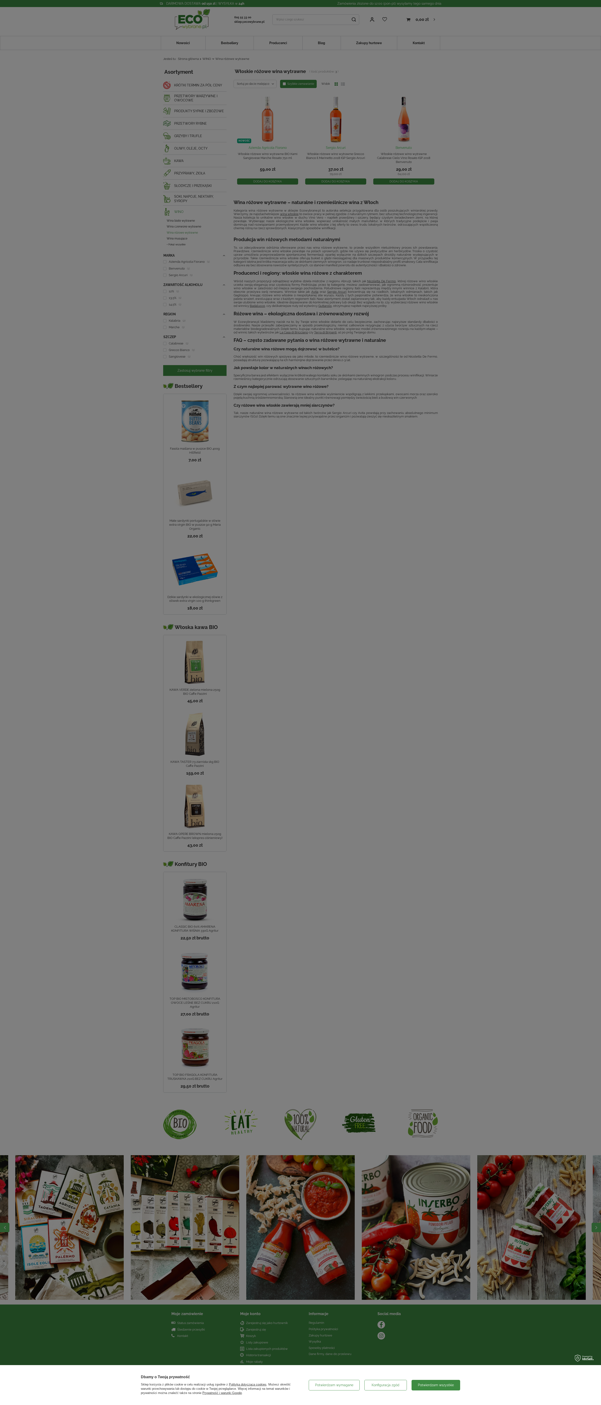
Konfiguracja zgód (385, 1385)
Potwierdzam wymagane (334, 1385)
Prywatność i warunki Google (222, 1393)
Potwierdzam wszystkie (436, 1385)
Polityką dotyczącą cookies (247, 1384)
